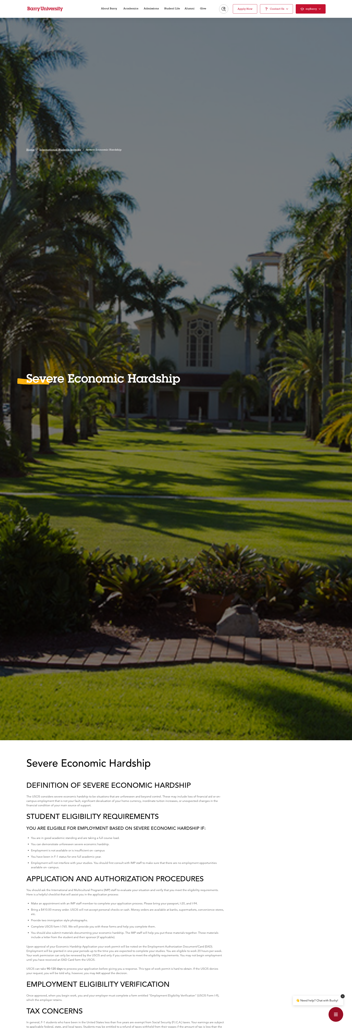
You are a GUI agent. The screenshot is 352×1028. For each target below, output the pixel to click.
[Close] (343, 996)
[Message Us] (336, 1014)
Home (30, 149)
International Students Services (60, 149)
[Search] (223, 9)
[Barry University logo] (45, 9)
